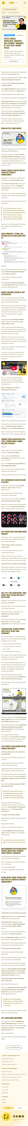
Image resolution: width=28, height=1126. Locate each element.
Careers (4, 1099)
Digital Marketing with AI (8, 1059)
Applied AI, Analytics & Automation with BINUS (13, 1074)
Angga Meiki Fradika (7, 101)
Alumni (3, 12)
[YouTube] (20, 1116)
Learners (8, 1107)
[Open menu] (25, 3)
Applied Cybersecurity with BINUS (10, 1080)
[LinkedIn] (14, 1116)
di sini (3, 1039)
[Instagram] (17, 1116)
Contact (4, 1102)
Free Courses (5, 1087)
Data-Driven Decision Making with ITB (11, 1077)
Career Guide (5, 1090)
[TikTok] (23, 1116)
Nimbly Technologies (19, 113)
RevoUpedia (5, 1092)
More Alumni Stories (15, 1047)
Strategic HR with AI (7, 1071)
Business (20, 1107)
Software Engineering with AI (9, 1064)
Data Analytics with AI (7, 1061)
